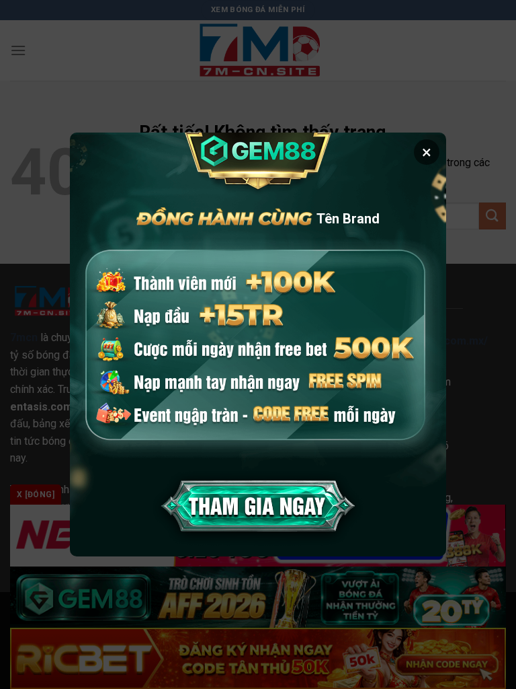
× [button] (426, 152)
